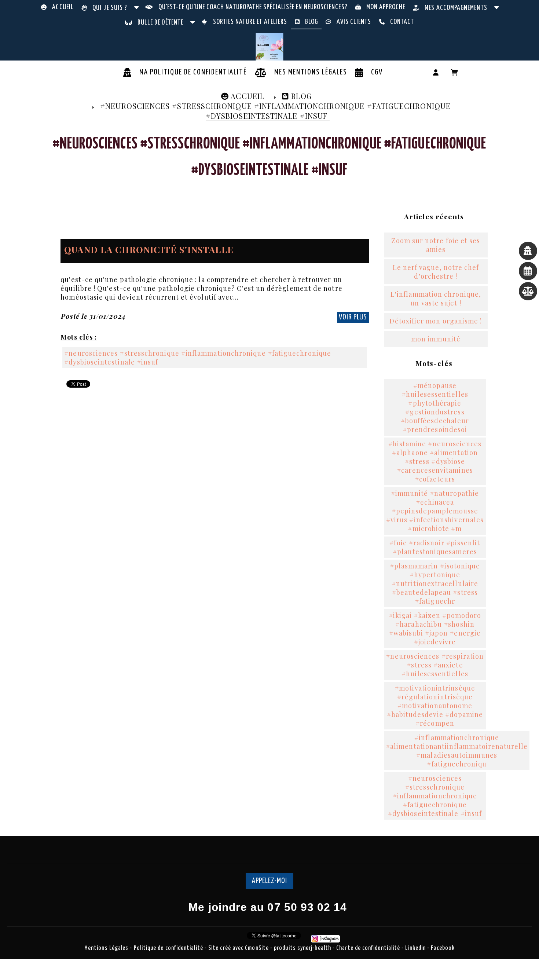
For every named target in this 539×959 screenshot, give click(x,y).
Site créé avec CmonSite (238, 948)
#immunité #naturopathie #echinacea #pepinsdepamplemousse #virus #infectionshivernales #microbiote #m (435, 511)
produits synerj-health (303, 948)
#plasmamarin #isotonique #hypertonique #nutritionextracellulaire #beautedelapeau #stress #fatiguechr (435, 583)
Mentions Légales (106, 948)
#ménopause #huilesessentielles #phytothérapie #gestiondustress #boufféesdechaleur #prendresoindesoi (435, 407)
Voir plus (353, 317)
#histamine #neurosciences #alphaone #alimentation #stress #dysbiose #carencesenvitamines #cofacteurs (435, 461)
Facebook (443, 948)
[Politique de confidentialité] (528, 251)
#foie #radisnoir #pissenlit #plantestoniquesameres (434, 547)
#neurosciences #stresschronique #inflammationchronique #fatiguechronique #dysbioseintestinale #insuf (197, 357)
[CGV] (528, 271)
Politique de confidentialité (168, 948)
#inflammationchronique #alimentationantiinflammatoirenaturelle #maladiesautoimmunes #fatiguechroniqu (457, 750)
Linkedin (416, 948)
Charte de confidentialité (369, 948)
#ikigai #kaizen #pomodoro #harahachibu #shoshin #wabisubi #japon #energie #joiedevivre (435, 628)
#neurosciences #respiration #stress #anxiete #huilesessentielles (435, 665)
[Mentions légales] (528, 291)
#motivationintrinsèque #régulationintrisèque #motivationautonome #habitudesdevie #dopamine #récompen (435, 706)
